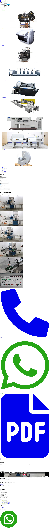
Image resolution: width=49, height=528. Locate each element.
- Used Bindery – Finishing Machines (6, 502)
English (2, 2)
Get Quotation (2, 471)
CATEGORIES (3, 10)
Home (2, 170)
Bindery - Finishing (4, 171)
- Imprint (2, 508)
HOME (2, 9)
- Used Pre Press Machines (4, 500)
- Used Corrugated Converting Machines (6, 503)
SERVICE (3, 167)
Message (1, 183)
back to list (1, 484)
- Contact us (3, 507)
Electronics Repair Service (4, 168)
